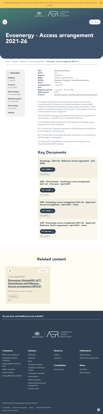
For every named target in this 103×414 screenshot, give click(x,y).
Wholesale (32, 355)
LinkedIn (99, 410)
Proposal (11, 85)
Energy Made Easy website (12, 376)
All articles (83, 369)
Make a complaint (8, 369)
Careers (56, 355)
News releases (85, 373)
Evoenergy (58, 80)
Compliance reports (35, 364)
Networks (31, 358)
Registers (23, 62)
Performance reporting (36, 373)
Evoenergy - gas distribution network (76, 80)
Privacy (31, 407)
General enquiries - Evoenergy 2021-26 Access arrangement (75, 95)
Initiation (11, 78)
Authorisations (33, 377)
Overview (15, 73)
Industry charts (33, 389)
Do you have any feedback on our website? (23, 316)
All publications (85, 355)
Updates (11, 113)
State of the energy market (89, 358)
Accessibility (6, 407)
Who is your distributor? (10, 355)
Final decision (13, 106)
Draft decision (13, 92)
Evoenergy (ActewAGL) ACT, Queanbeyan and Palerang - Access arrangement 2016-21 (24, 283)
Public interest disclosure (10, 410)
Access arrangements (36, 62)
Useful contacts (7, 373)
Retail (30, 361)
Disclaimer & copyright (20, 407)
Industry (15, 62)
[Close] (100, 3)
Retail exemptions (34, 380)
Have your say (59, 369)
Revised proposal (14, 99)
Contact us (57, 358)
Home (8, 62)
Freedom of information (43, 407)
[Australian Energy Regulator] (51, 13)
